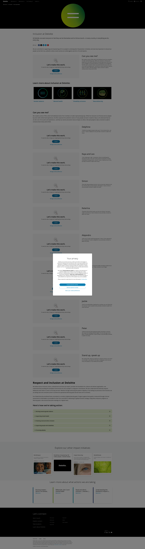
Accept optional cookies (72, 284)
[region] (72, 274)
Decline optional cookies (72, 287)
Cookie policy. (84, 279)
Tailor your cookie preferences (72, 290)
